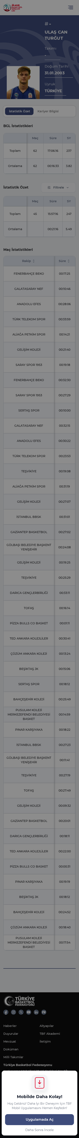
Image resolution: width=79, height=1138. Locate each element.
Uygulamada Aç (40, 1120)
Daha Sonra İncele (39, 1130)
